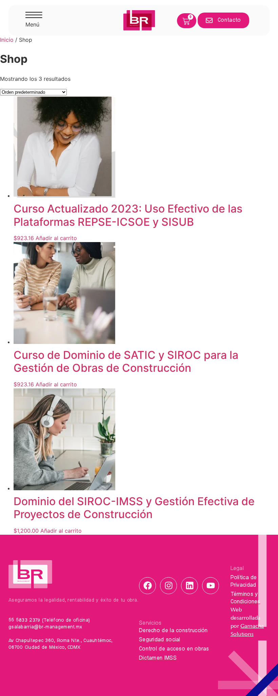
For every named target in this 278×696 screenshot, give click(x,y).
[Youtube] (210, 585)
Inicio (7, 39)
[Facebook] (147, 585)
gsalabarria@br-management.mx (45, 627)
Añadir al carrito (56, 238)
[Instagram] (168, 585)
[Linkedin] (189, 585)
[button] (33, 20)
